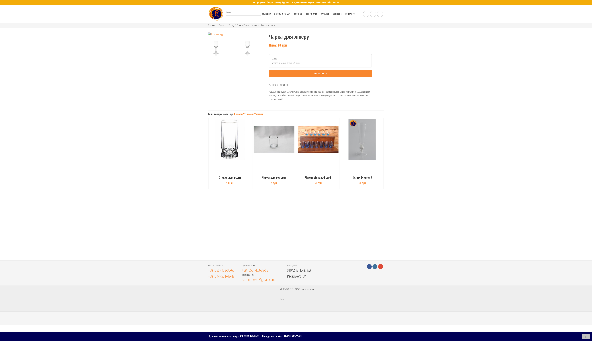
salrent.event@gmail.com (258, 279)
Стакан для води (230, 177)
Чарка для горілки (274, 177)
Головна (266, 13)
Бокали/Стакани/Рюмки (247, 25)
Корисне (337, 13)
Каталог (325, 13)
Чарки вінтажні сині (318, 177)
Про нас (298, 13)
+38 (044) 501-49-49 (221, 276)
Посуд (231, 25)
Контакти (350, 13)
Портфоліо (311, 13)
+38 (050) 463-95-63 (249, 336)
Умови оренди (282, 13)
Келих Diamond (362, 177)
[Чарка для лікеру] (235, 34)
